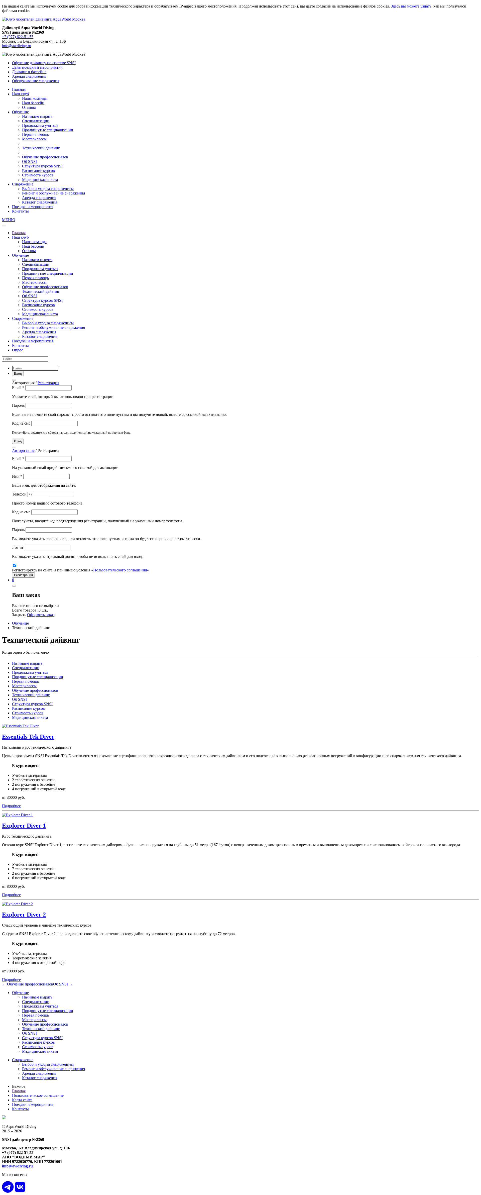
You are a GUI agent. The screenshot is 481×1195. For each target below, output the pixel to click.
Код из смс (21, 423)
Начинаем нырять (37, 116)
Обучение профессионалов (45, 157)
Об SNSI (29, 161)
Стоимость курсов (37, 175)
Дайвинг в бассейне (29, 72)
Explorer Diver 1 (24, 825)
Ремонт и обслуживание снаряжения (53, 193)
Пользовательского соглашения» (121, 570)
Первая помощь (35, 134)
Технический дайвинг (41, 148)
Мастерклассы (34, 139)
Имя (17, 476)
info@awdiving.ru (16, 46)
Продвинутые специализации (47, 130)
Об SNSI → (63, 984)
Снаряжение (22, 184)
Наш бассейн (33, 103)
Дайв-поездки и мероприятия (37, 67)
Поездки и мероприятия (32, 207)
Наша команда (34, 98)
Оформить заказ (40, 615)
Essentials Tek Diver (28, 736)
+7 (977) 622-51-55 (17, 37)
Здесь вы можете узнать (411, 6)
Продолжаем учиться (40, 125)
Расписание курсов (38, 170)
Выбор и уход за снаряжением (48, 188)
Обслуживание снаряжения (35, 81)
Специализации (35, 121)
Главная (19, 89)
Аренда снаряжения (29, 76)
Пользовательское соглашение (38, 1095)
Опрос (17, 350)
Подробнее (11, 806)
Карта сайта (22, 1100)
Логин (18, 547)
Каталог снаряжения (39, 202)
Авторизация (23, 450)
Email (18, 387)
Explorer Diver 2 (24, 914)
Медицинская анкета (40, 179)
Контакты (20, 211)
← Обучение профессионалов (27, 984)
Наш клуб (20, 94)
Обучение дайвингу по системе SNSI (44, 63)
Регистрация (48, 383)
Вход (18, 441)
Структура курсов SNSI (42, 166)
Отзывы (29, 107)
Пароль (19, 405)
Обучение (20, 112)
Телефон (20, 494)
